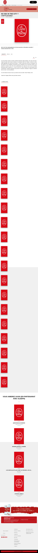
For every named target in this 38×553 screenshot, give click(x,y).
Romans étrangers (14, 5)
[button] (31, 9)
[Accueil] (5, 2)
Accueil (3, 5)
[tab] (3, 54)
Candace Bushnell (7, 15)
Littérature (6, 5)
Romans (9, 5)
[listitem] (2, 537)
